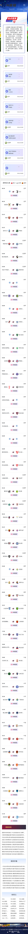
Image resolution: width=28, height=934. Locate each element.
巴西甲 (9, 127)
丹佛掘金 (13, 911)
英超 (25, 540)
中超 (25, 605)
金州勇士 (4, 908)
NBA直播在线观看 (15, 903)
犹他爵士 (4, 913)
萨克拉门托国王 (6, 911)
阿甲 (8, 173)
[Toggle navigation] (24, 4)
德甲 (25, 813)
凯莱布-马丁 (22, 901)
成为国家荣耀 (14, 915)
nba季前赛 (13, 906)
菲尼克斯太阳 (22, 908)
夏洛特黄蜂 (14, 913)
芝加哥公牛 (14, 908)
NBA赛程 (4, 901)
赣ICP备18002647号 (14, 931)
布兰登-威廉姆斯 (6, 903)
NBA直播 (19, 9)
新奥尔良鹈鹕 (22, 906)
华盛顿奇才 (22, 913)
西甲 (25, 566)
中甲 (25, 644)
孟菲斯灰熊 (22, 911)
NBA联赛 (13, 899)
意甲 (8, 65)
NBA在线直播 (14, 901)
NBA (3, 899)
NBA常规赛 (5, 906)
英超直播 (11, 9)
